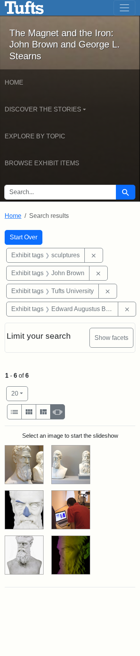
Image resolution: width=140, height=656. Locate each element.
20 (19, 393)
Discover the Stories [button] (43, 109)
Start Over (23, 237)
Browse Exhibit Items (42, 163)
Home (14, 82)
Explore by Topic (35, 136)
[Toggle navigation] (124, 8)
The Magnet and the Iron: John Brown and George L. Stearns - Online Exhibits (24, 7)
